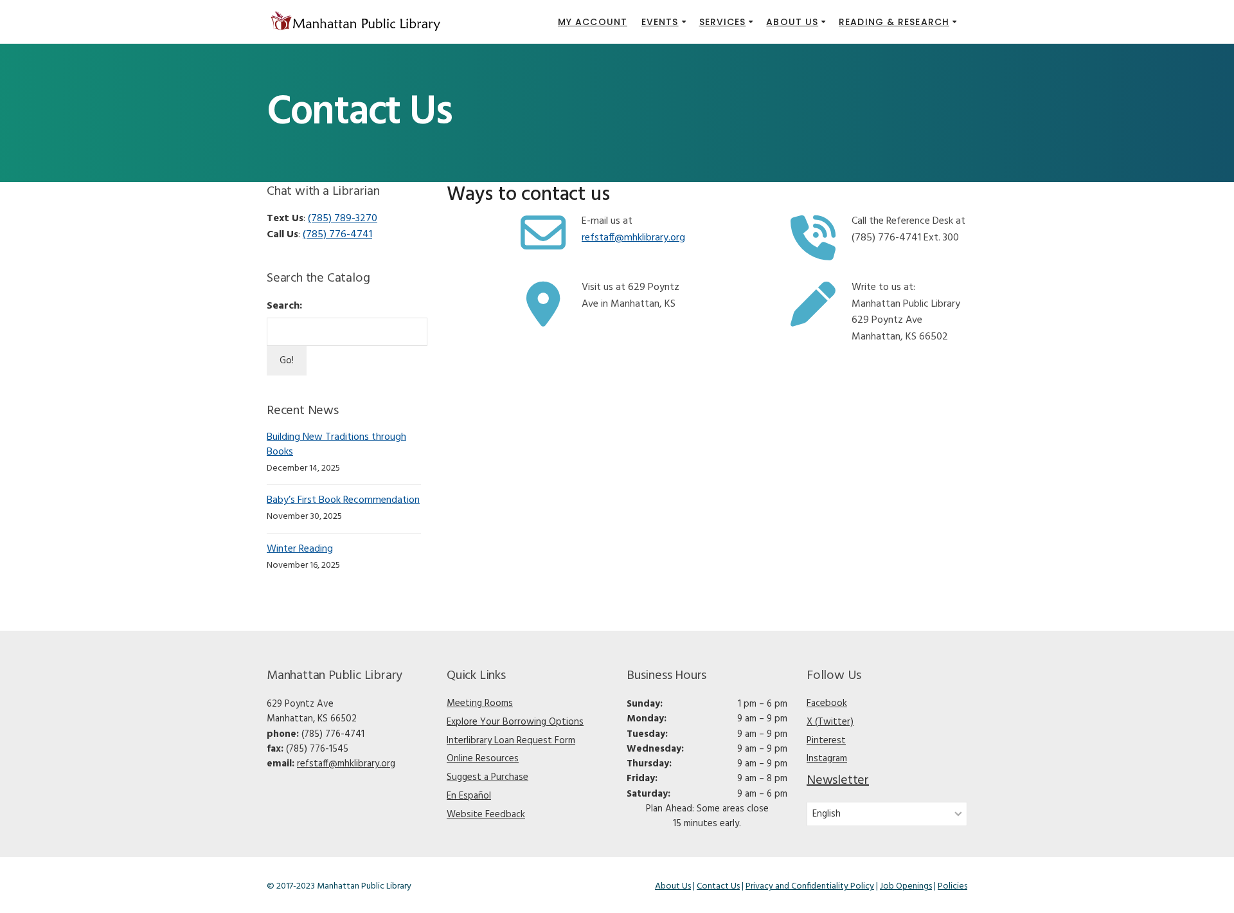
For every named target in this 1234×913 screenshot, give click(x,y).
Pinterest (826, 740)
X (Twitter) (830, 722)
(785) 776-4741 (337, 234)
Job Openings (906, 886)
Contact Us (718, 886)
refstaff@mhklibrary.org (346, 764)
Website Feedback (486, 814)
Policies (952, 886)
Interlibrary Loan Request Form (511, 740)
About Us (673, 886)
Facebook (827, 703)
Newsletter (838, 780)
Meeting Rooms (480, 703)
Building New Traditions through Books (336, 444)
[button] (663, 22)
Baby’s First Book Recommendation (343, 500)
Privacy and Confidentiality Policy (810, 886)
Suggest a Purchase (487, 777)
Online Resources (483, 758)
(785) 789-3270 (342, 218)
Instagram (827, 758)
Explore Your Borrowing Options (515, 722)
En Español (469, 796)
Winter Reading (300, 549)
